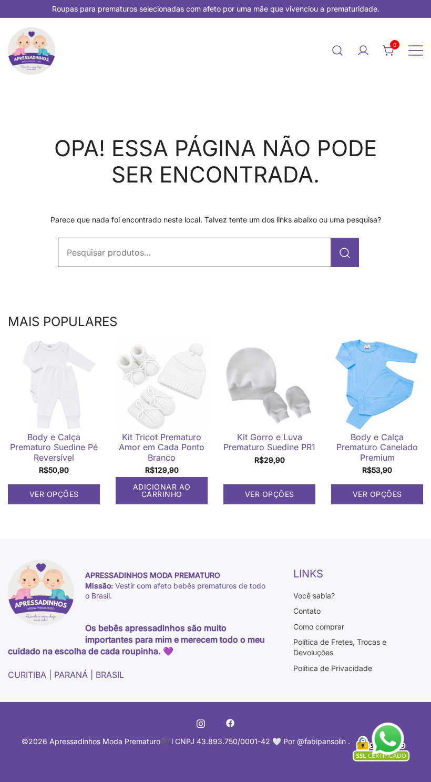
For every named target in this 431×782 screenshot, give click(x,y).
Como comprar (318, 626)
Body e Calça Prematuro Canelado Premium (377, 447)
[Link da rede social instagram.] (201, 722)
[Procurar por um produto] (345, 252)
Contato (307, 610)
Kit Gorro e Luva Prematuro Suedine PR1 (269, 442)
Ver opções (54, 494)
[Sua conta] (363, 50)
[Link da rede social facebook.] (230, 722)
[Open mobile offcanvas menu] (415, 50)
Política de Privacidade (332, 668)
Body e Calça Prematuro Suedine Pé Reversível (54, 447)
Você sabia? (314, 595)
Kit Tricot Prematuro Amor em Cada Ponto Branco (161, 447)
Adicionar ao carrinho (162, 490)
